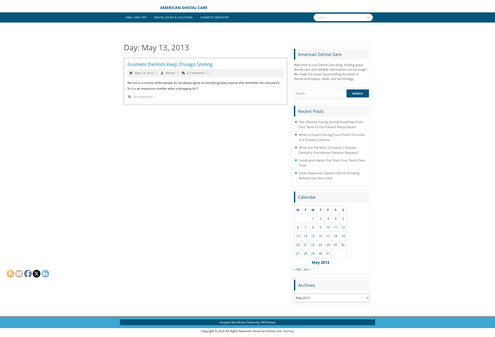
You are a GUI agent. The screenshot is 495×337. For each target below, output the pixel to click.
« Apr (297, 269)
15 (313, 236)
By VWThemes (266, 322)
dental (170, 73)
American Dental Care (183, 7)
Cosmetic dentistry (214, 17)
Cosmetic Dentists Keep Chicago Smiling (170, 64)
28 (305, 253)
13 (298, 236)
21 (305, 245)
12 (343, 227)
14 (305, 236)
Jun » (307, 269)
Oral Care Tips (136, 17)
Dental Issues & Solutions (173, 17)
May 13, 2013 (144, 73)
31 (328, 253)
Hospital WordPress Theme (237, 322)
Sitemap (288, 331)
